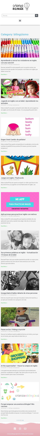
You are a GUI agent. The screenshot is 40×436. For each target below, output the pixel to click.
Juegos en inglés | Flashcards (12, 178)
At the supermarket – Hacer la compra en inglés (19, 366)
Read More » (4, 74)
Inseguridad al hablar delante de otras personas (19, 293)
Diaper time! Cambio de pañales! (13, 140)
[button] (20, 20)
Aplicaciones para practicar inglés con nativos (19, 214)
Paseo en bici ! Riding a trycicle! (13, 329)
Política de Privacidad (27, 434)
